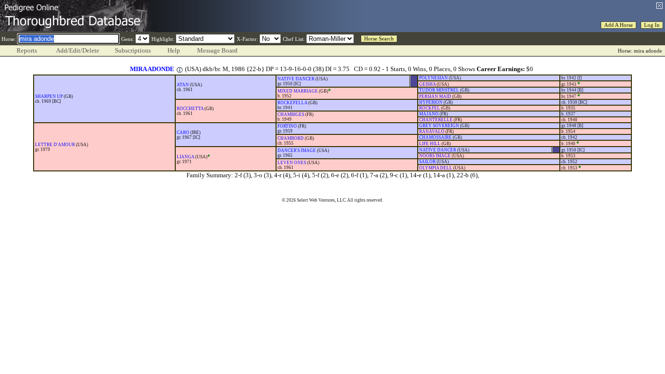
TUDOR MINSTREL (439, 90)
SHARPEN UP (49, 96)
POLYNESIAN (433, 77)
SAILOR (427, 161)
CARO (183, 132)
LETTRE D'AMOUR (55, 144)
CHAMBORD (290, 138)
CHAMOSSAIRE (435, 137)
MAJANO (429, 114)
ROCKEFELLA (292, 102)
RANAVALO (431, 131)
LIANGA (185, 156)
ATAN (183, 84)
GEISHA (427, 84)
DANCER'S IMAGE (296, 150)
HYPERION (431, 102)
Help (173, 50)
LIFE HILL (430, 143)
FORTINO (287, 126)
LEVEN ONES (291, 162)
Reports (27, 50)
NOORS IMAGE (435, 155)
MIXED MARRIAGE (297, 91)
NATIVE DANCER (295, 78)
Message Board (217, 50)
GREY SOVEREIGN (439, 125)
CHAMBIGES (290, 114)
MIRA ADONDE (152, 69)
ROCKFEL (429, 108)
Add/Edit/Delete (77, 50)
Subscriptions (133, 50)
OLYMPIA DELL (435, 168)
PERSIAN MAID (435, 96)
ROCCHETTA (190, 108)
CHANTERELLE (436, 119)
